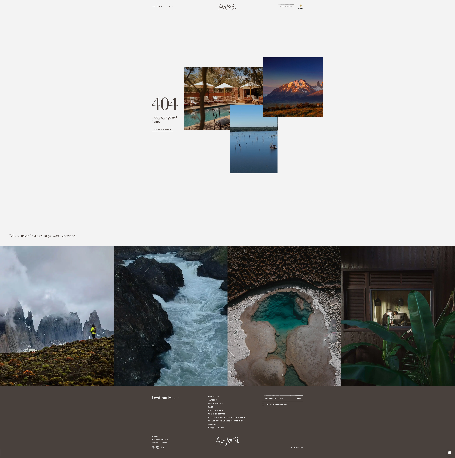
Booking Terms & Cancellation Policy (227, 417)
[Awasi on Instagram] (157, 447)
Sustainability (215, 403)
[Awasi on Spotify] (153, 447)
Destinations (163, 398)
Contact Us (214, 396)
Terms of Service (216, 414)
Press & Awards (216, 428)
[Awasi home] (227, 7)
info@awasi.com (160, 439)
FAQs (210, 407)
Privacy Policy (215, 410)
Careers (212, 400)
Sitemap (212, 424)
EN (169, 7)
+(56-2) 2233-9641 (159, 442)
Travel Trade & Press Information (225, 421)
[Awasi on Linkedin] (162, 447)
